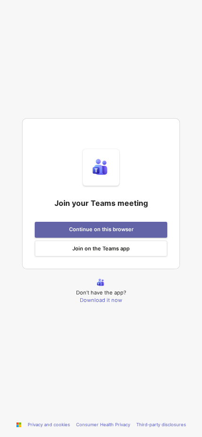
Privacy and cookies (49, 424)
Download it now (101, 300)
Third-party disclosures (161, 424)
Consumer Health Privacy (103, 424)
